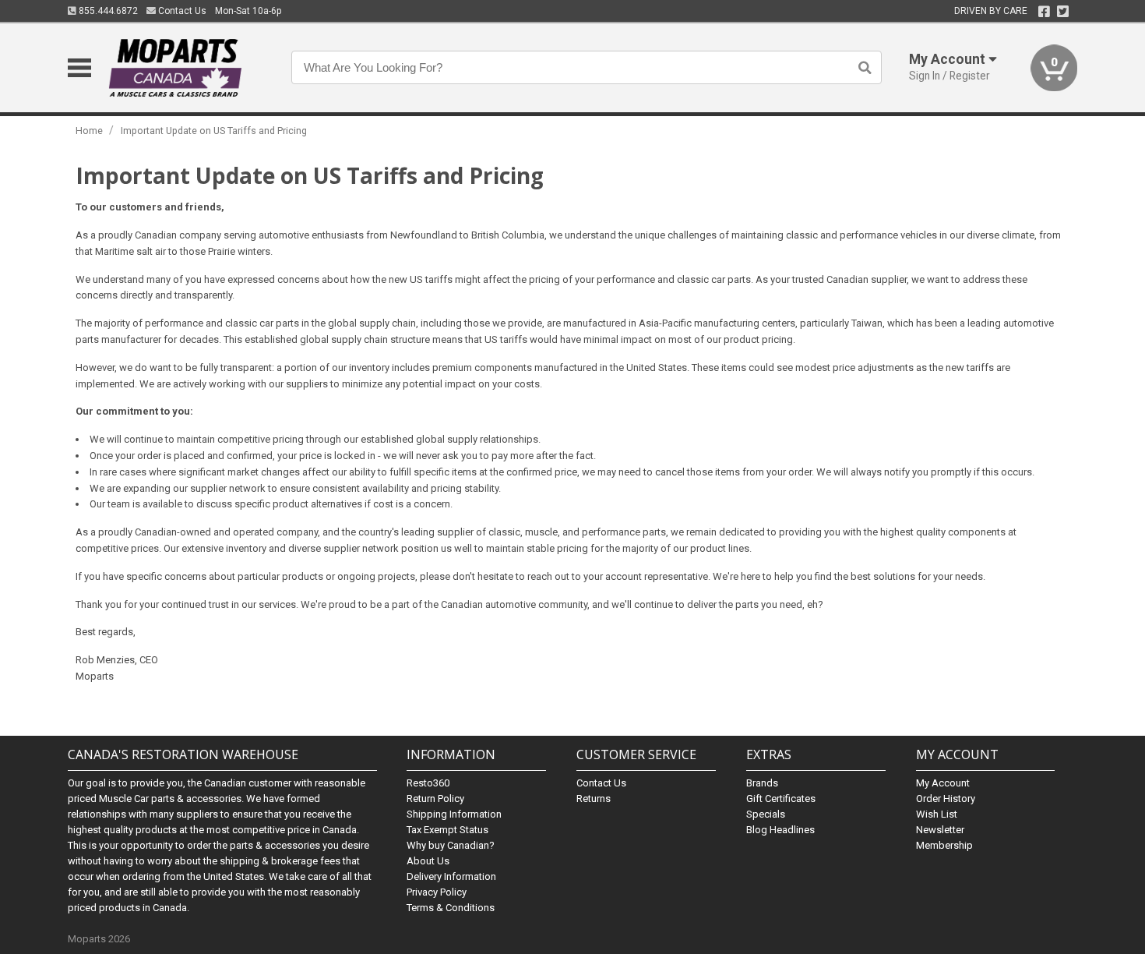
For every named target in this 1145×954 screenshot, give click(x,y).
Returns (593, 798)
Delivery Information (451, 876)
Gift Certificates (781, 798)
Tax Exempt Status (447, 830)
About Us (428, 861)
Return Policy (435, 798)
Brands (762, 783)
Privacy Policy (437, 892)
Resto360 (428, 783)
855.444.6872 (107, 10)
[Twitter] (1063, 11)
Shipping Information (454, 814)
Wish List (936, 814)
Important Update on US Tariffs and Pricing (214, 130)
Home (89, 130)
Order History (945, 798)
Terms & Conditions (451, 907)
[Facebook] (1044, 11)
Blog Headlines (780, 830)
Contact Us (181, 10)
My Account (943, 783)
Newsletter (940, 830)
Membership (944, 845)
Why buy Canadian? (451, 845)
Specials (765, 814)
